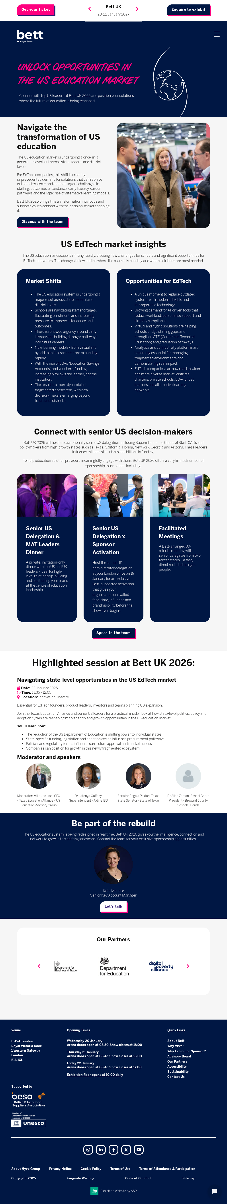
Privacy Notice (60, 1169)
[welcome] (30, 36)
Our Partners (177, 1061)
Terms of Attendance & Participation (167, 1169)
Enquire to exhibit (189, 9)
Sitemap (188, 1178)
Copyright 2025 (23, 1178)
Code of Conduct (138, 1178)
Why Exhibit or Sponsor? (186, 1051)
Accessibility (177, 1067)
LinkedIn (101, 1150)
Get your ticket (36, 9)
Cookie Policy (91, 1169)
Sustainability (178, 1072)
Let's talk (113, 906)
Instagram (88, 1150)
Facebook (113, 1150)
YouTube (139, 1150)
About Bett (175, 1041)
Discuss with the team (43, 221)
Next (137, 8)
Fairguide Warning (80, 1178)
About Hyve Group (25, 1169)
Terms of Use (120, 1169)
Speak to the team (113, 633)
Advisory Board (179, 1056)
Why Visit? (175, 1046)
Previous (89, 8)
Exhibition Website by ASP (119, 1191)
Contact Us (175, 1077)
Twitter (126, 1150)
